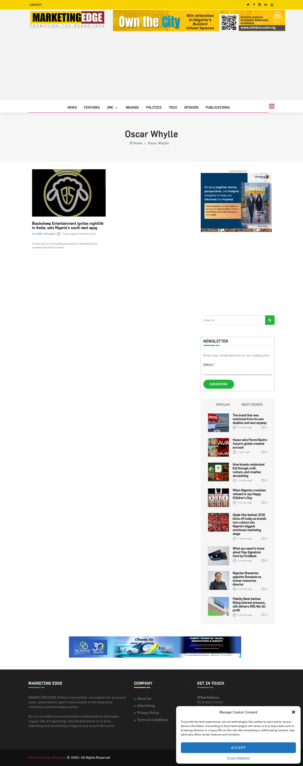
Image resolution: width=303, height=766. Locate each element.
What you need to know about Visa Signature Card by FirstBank (248, 552)
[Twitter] (248, 4)
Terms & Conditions (152, 720)
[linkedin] (265, 4)
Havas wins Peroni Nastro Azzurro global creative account (250, 443)
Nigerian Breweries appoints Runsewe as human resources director (247, 578)
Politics (154, 107)
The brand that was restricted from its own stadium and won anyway (250, 419)
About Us (144, 698)
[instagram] (259, 4)
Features (92, 107)
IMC (110, 107)
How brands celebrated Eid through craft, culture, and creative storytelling (248, 470)
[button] (293, 712)
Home (138, 143)
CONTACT (36, 4)
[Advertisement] (151, 67)
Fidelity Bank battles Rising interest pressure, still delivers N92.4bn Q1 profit (249, 604)
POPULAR (223, 404)
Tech (173, 107)
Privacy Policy (148, 713)
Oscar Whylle (158, 143)
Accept (238, 748)
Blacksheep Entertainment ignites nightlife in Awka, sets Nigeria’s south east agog (67, 225)
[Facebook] (254, 4)
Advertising (146, 706)
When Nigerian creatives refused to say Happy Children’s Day (249, 494)
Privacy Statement (238, 757)
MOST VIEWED (252, 404)
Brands (132, 107)
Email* (209, 365)
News (72, 107)
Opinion (191, 107)
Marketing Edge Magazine (47, 757)
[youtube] (272, 4)
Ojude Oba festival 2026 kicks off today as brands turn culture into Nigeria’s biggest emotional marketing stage (249, 524)
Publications (218, 107)
